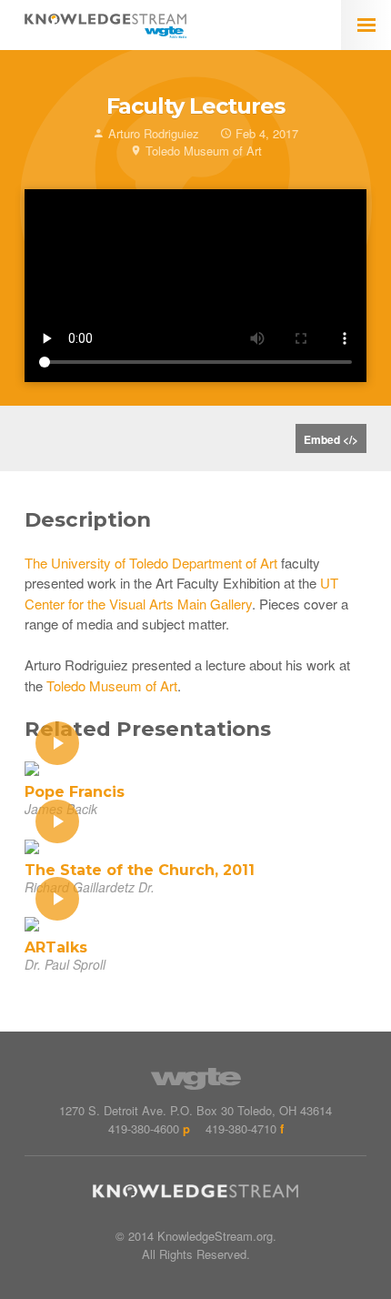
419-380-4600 (143, 1128)
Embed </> (331, 439)
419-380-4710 (241, 1128)
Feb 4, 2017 (265, 133)
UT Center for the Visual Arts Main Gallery (181, 593)
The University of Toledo (96, 562)
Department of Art (224, 562)
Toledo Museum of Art (111, 685)
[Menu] (366, 25)
